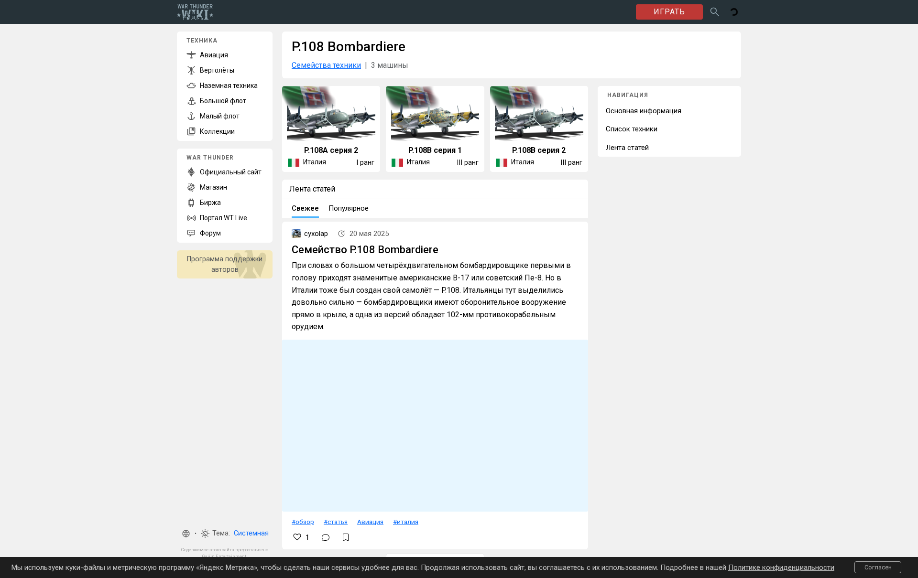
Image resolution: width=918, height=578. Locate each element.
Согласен (878, 567)
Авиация (370, 521)
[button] (186, 533)
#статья (336, 521)
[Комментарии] (325, 537)
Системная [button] (251, 533)
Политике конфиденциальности (781, 567)
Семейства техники (326, 65)
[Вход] (733, 11)
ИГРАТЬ (669, 11)
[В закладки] (346, 537)
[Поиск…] (714, 11)
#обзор (303, 521)
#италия (405, 521)
